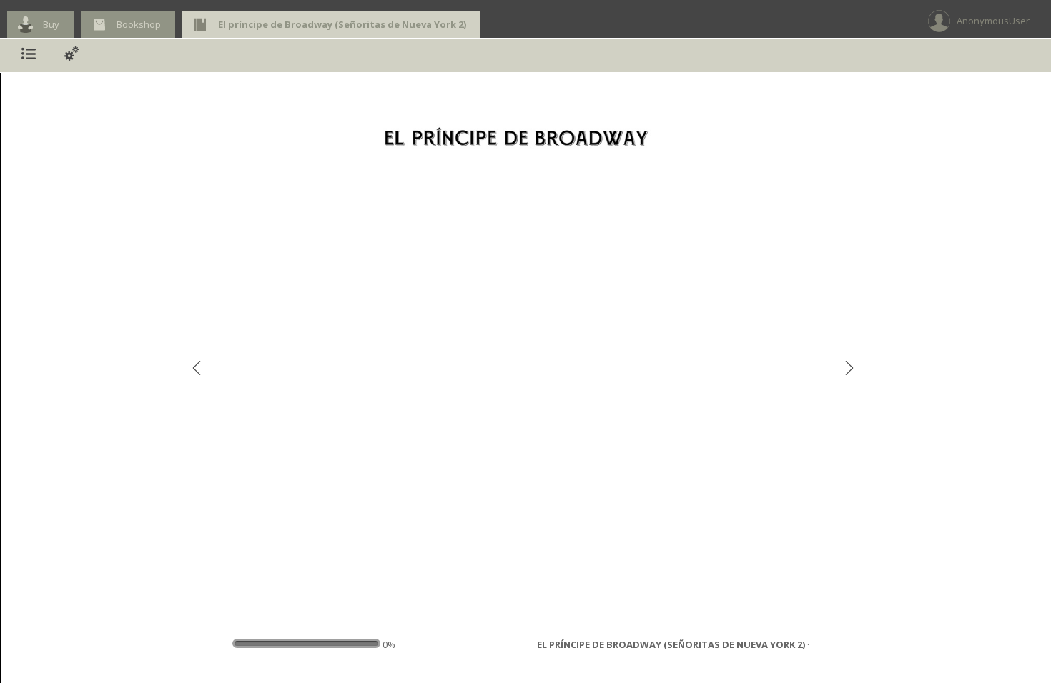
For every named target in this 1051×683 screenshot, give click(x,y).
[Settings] (71, 55)
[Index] (28, 55)
